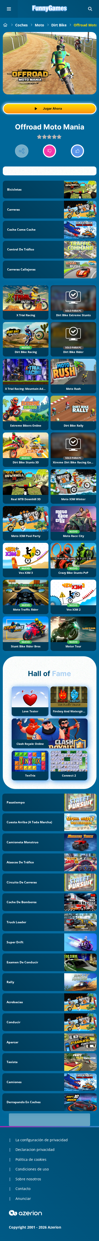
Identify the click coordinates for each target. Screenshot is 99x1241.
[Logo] (49, 9)
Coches (21, 25)
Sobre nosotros (28, 1179)
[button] (90, 9)
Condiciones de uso (32, 1169)
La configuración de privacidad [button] (41, 1139)
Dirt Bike (59, 25)
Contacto (22, 1188)
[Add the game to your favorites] (87, 41)
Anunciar (23, 1198)
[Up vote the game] (77, 151)
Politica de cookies (30, 1159)
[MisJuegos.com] (5, 25)
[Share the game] (21, 151)
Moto (39, 25)
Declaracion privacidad (35, 1149)
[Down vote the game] (49, 151)
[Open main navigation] (9, 9)
